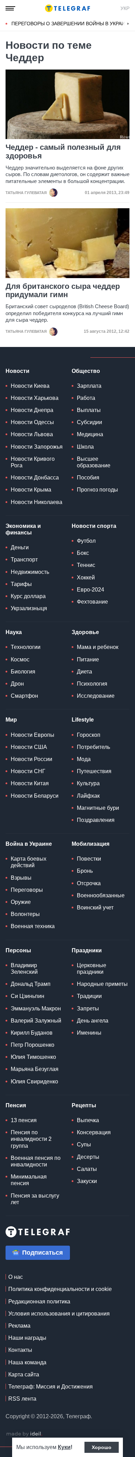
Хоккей (86, 577)
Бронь (85, 871)
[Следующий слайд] (128, 24)
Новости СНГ (28, 771)
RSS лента (22, 1399)
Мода (84, 759)
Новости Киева (30, 386)
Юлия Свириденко (34, 1081)
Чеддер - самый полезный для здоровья (63, 151)
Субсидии (89, 422)
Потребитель (93, 747)
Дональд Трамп (31, 984)
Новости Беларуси (34, 796)
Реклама (19, 1326)
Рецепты (84, 1105)
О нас (15, 1277)
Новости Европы (32, 735)
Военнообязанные (101, 895)
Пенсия (16, 1105)
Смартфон (24, 696)
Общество (86, 371)
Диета (84, 672)
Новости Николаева (36, 502)
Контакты (20, 1350)
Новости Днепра (32, 410)
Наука (14, 632)
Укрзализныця (29, 608)
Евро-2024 (90, 590)
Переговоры (27, 890)
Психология (92, 684)
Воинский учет (95, 907)
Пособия (88, 477)
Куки (64, 1447)
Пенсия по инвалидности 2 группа (31, 1138)
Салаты (87, 1169)
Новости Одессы (32, 422)
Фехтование (92, 602)
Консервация (94, 1132)
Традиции (89, 996)
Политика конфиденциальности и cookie (60, 1289)
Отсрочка (89, 883)
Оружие (21, 902)
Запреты (88, 1008)
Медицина (90, 434)
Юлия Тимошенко (33, 1057)
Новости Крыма (31, 490)
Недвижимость (30, 572)
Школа (85, 447)
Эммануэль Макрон (36, 1008)
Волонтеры (25, 914)
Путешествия (94, 771)
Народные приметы (102, 984)
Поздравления (96, 820)
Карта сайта (23, 1374)
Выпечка (88, 1120)
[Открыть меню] (10, 8)
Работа (86, 398)
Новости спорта (94, 526)
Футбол (86, 541)
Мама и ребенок (97, 647)
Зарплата (89, 386)
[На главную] (67, 8)
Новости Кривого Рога (33, 462)
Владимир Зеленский (24, 968)
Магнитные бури (98, 808)
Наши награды (27, 1338)
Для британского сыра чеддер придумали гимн (63, 290)
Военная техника (33, 926)
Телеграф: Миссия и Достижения (50, 1387)
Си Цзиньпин (27, 996)
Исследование (96, 696)
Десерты (88, 1157)
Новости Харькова (34, 398)
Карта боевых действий (28, 862)
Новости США (29, 747)
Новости (17, 371)
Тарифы (21, 584)
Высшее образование (93, 462)
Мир (11, 720)
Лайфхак (88, 796)
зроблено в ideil (24, 1434)
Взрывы (21, 878)
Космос (20, 659)
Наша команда (27, 1362)
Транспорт (24, 559)
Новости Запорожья (37, 447)
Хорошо (101, 1447)
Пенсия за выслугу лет (35, 1199)
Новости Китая (30, 783)
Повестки (89, 859)
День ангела (92, 1021)
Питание (88, 659)
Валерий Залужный (36, 1021)
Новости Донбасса (35, 477)
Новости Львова (32, 434)
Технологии (25, 647)
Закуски (87, 1181)
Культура (88, 783)
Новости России (31, 759)
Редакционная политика (39, 1301)
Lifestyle (83, 720)
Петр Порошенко (32, 1045)
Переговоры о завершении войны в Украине (71, 23)
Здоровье (85, 632)
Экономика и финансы (23, 529)
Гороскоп (88, 735)
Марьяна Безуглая (34, 1069)
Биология (23, 672)
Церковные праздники (91, 968)
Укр (124, 8)
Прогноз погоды (97, 490)
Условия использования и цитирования (59, 1314)
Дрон (17, 684)
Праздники (87, 950)
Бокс (83, 553)
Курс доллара (28, 596)
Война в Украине (29, 844)
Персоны (18, 950)
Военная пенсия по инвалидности (36, 1161)
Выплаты (89, 410)
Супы (84, 1144)
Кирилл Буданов (32, 1033)
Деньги (20, 547)
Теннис (86, 565)
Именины (89, 1033)
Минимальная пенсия (29, 1180)
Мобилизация (90, 844)
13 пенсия (24, 1120)
